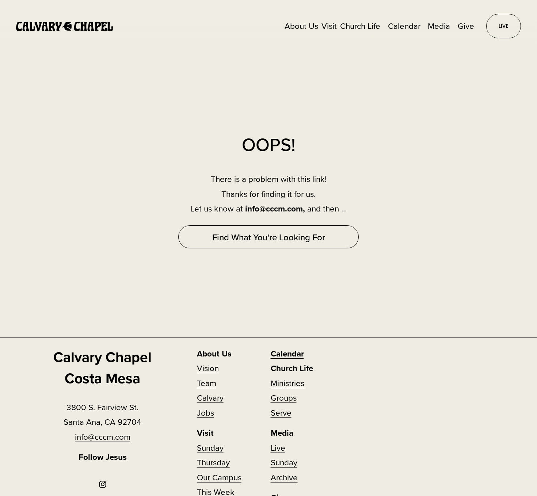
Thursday (213, 462)
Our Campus (219, 477)
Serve (281, 412)
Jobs (205, 412)
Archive (284, 477)
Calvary (210, 397)
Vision (208, 368)
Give (466, 25)
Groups (284, 397)
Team (206, 383)
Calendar (404, 25)
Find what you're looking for (268, 237)
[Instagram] (102, 484)
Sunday (284, 462)
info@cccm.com (102, 436)
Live (278, 447)
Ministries (287, 383)
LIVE (504, 26)
